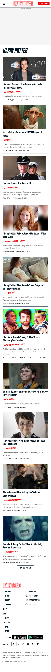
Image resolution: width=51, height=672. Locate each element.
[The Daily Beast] (23, 3)
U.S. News (6, 623)
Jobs (22, 653)
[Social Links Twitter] (18, 644)
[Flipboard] (38, 644)
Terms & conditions (40, 655)
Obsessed (6, 600)
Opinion (5, 627)
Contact (11, 653)
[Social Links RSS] (33, 644)
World (5, 614)
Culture (5, 618)
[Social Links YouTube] (28, 644)
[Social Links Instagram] (23, 644)
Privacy (40, 653)
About (4, 653)
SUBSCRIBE (43, 4)
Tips (17, 653)
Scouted (5, 631)
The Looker (6, 605)
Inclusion (28, 655)
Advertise (28, 653)
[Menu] (6, 3)
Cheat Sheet (7, 592)
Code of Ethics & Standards (13, 655)
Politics (5, 596)
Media (4, 609)
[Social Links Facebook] (13, 644)
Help (35, 653)
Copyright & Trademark (11, 657)
